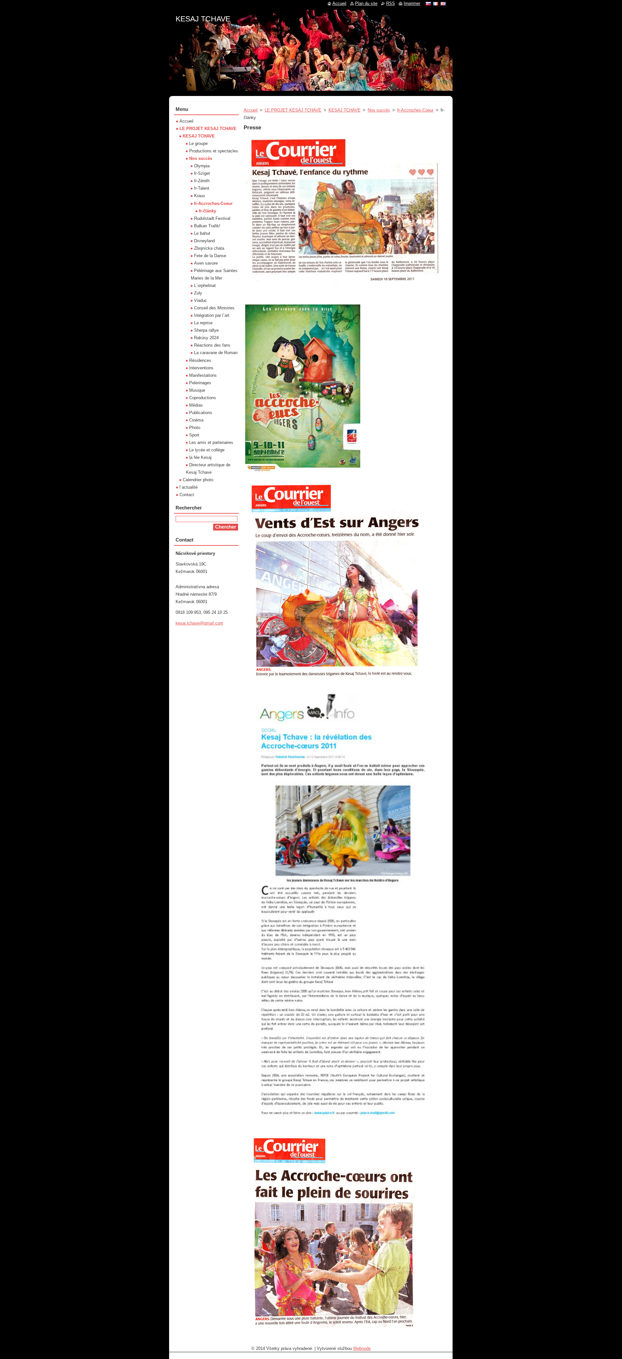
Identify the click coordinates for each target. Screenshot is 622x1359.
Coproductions (202, 397)
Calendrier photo (198, 479)
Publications (200, 412)
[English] (443, 3)
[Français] (435, 3)
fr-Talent (201, 188)
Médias (196, 405)
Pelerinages (200, 382)
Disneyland (204, 240)
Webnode (362, 1348)
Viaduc (200, 300)
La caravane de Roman (215, 352)
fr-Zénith (202, 180)
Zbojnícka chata (209, 248)
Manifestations (203, 375)
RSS (390, 3)
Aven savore (206, 263)
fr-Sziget (202, 173)
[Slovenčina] (428, 3)
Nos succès (379, 110)
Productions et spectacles (213, 151)
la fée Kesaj (200, 457)
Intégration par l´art (211, 315)
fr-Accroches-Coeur (415, 110)
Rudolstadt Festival (212, 218)
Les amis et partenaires (211, 442)
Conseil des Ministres (214, 307)
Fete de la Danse (210, 255)
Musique (197, 390)
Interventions (201, 367)
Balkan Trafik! (207, 225)
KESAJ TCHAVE (344, 110)
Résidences (200, 360)
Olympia (202, 165)
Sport (194, 435)
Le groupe (198, 143)
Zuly (198, 293)
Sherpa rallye (206, 330)
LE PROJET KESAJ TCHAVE (293, 110)
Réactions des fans (212, 345)
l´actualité (188, 487)
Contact (186, 494)
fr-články (207, 211)
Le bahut (202, 233)
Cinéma (196, 420)
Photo (194, 427)
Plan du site (366, 3)
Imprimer (412, 3)
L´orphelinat (205, 285)
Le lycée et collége (207, 449)
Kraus (199, 195)
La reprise (203, 322)
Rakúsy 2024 (206, 337)
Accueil (251, 110)
